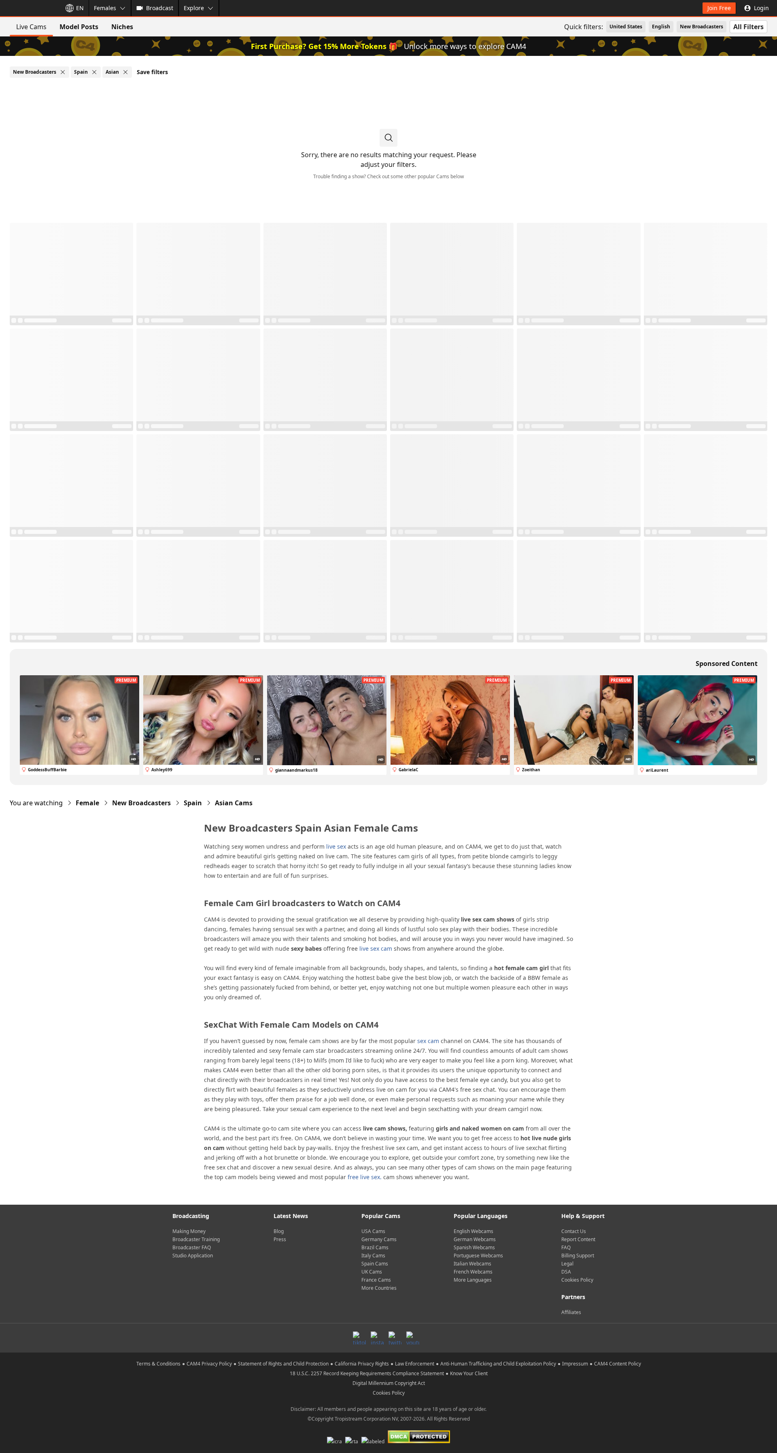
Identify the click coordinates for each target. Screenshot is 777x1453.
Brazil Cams (374, 1247)
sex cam (428, 1041)
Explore (194, 8)
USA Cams (373, 1231)
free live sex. (365, 1177)
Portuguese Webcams (478, 1255)
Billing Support (577, 1255)
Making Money (189, 1231)
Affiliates (571, 1312)
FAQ (566, 1247)
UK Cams (371, 1271)
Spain (193, 802)
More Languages (473, 1279)
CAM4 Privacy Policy (209, 1363)
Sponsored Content (727, 663)
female (87, 802)
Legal (567, 1263)
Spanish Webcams (474, 1247)
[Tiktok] (359, 1337)
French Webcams (473, 1271)
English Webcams (473, 1231)
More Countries (379, 1287)
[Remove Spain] (94, 72)
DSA (566, 1271)
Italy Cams (373, 1255)
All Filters (748, 26)
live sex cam (375, 948)
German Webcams (475, 1239)
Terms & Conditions (158, 1363)
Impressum (575, 1363)
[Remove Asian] (125, 72)
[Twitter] (394, 1337)
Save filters (152, 72)
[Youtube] (412, 1337)
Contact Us (573, 1231)
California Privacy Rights (362, 1363)
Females (105, 8)
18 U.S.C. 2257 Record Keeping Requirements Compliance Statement (367, 1373)
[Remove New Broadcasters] (63, 72)
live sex (336, 846)
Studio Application (192, 1255)
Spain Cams (374, 1263)
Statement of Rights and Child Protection (283, 1363)
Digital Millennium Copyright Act (388, 1383)
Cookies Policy (577, 1279)
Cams (234, 802)
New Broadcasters (701, 26)
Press (280, 1239)
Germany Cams (379, 1239)
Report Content (578, 1239)
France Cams (376, 1279)
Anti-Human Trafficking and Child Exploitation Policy (498, 1363)
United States (625, 26)
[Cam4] (29, 8)
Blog (279, 1231)
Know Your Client (469, 1373)
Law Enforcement (414, 1363)
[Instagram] (377, 1337)
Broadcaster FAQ (191, 1247)
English (661, 26)
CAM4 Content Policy (617, 1363)
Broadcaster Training (196, 1239)
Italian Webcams (472, 1263)
